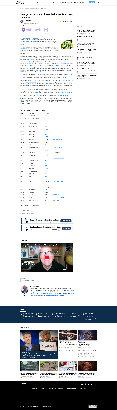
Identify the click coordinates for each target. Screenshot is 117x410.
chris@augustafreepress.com (55, 295)
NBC (53, 65)
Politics (42, 2)
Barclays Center (65, 95)
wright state (30, 61)
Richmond (31, 65)
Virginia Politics (25, 352)
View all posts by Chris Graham (37, 297)
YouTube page (42, 293)
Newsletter (60, 388)
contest (53, 70)
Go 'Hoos (67, 341)
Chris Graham (34, 286)
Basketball (62, 341)
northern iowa (29, 59)
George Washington (39, 70)
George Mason (26, 38)
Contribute (92, 2)
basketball (35, 38)
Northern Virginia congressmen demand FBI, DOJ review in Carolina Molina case (28, 375)
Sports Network (58, 65)
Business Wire (63, 2)
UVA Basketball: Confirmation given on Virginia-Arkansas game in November (68, 344)
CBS (27, 82)
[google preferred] (64, 21)
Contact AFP (34, 388)
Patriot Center (23, 48)
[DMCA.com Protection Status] (92, 406)
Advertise (76, 2)
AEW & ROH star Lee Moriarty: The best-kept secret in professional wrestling (86, 344)
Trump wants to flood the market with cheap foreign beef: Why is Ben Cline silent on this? (39, 355)
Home (21, 8)
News (37, 2)
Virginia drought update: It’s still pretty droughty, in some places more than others (48, 375)
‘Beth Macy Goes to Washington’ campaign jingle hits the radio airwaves (86, 375)
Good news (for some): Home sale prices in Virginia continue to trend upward (68, 375)
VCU (28, 80)
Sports (48, 2)
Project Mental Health (71, 388)
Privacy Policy (82, 388)
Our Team (82, 2)
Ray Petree (82, 347)
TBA (47, 113)
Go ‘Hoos (55, 2)
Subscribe (70, 2)
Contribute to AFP (51, 388)
